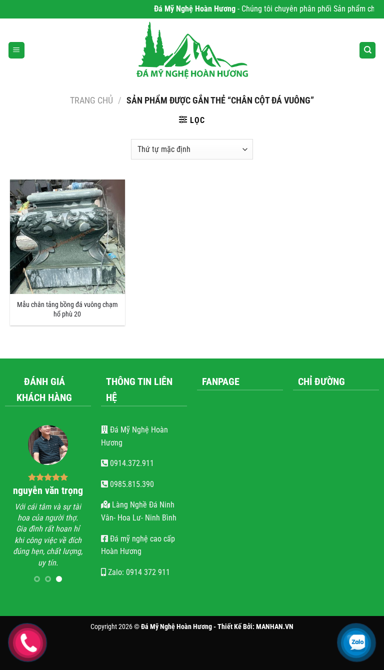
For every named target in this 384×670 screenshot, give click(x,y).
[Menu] (16, 50)
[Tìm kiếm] (368, 50)
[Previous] (19, 507)
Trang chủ (91, 100)
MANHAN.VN (275, 626)
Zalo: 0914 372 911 (138, 572)
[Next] (77, 507)
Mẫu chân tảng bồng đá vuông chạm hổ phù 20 (67, 309)
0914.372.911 (131, 463)
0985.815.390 (131, 484)
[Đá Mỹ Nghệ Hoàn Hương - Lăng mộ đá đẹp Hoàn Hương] (192, 50)
